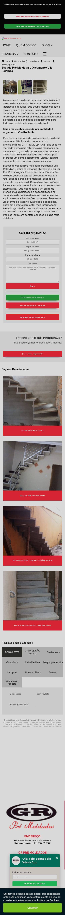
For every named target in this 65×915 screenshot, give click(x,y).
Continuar (33, 908)
